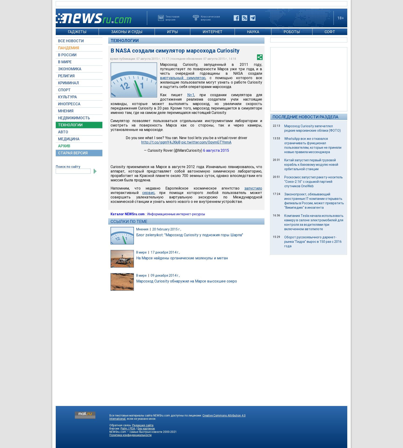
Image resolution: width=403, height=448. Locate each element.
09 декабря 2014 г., (165, 275)
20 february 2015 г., (166, 229)
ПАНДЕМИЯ (68, 48)
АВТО (63, 132)
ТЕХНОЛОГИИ (70, 125)
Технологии (125, 40)
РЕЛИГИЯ (66, 76)
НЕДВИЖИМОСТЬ (74, 118)
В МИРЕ (65, 62)
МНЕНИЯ (65, 111)
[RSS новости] (244, 18)
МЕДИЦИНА (69, 139)
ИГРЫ (172, 32)
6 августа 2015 (216, 150)
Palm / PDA (128, 428)
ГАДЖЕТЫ (77, 32)
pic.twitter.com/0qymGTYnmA (206, 142)
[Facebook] (236, 18)
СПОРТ (64, 90)
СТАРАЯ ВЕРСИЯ (73, 153)
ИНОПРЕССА (69, 104)
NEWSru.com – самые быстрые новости (135, 432)
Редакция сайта (142, 425)
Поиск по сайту (68, 167)
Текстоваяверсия (172, 18)
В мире (141, 252)
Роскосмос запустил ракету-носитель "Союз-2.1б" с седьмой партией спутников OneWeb (313, 181)
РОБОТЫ (292, 32)
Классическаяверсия (210, 18)
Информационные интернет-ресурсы (176, 214)
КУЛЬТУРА (67, 97)
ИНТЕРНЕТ (212, 32)
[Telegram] (252, 18)
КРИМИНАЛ (68, 83)
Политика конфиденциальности (130, 435)
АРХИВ (64, 146)
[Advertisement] (309, 79)
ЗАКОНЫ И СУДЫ (126, 32)
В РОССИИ (67, 55)
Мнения (142, 229)
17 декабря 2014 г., (165, 252)
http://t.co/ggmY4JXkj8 (161, 142)
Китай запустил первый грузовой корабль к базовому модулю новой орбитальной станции (311, 164)
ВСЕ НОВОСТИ (71, 41)
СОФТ (330, 32)
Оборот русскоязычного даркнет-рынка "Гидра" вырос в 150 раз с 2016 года (313, 241)
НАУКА (253, 32)
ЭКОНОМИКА (69, 69)
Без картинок (146, 428)
